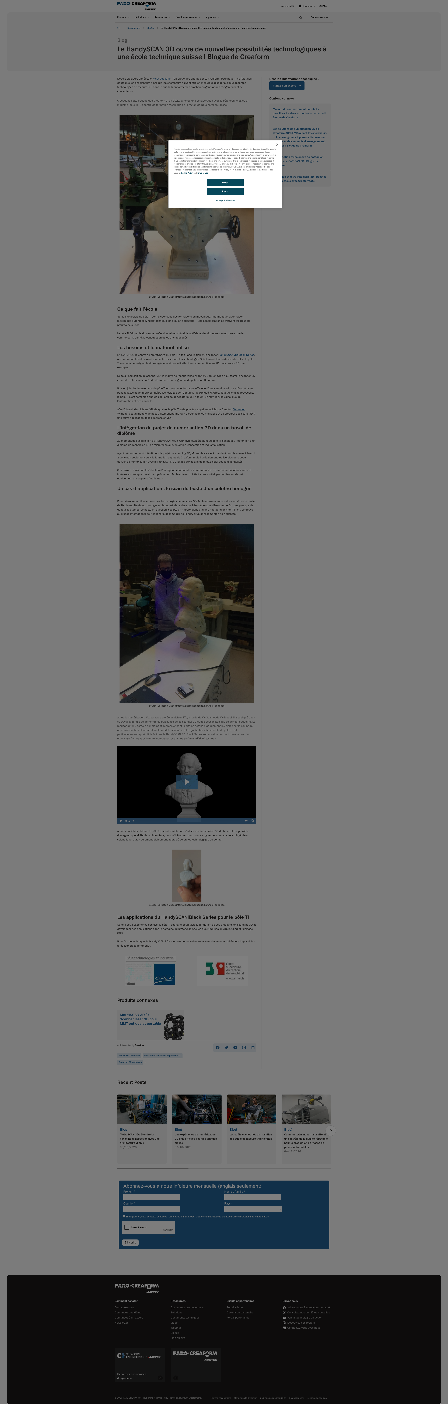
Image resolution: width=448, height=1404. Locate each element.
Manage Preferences (225, 200)
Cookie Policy (186, 173)
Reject (225, 191)
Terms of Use (202, 173)
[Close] (277, 144)
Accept (225, 182)
